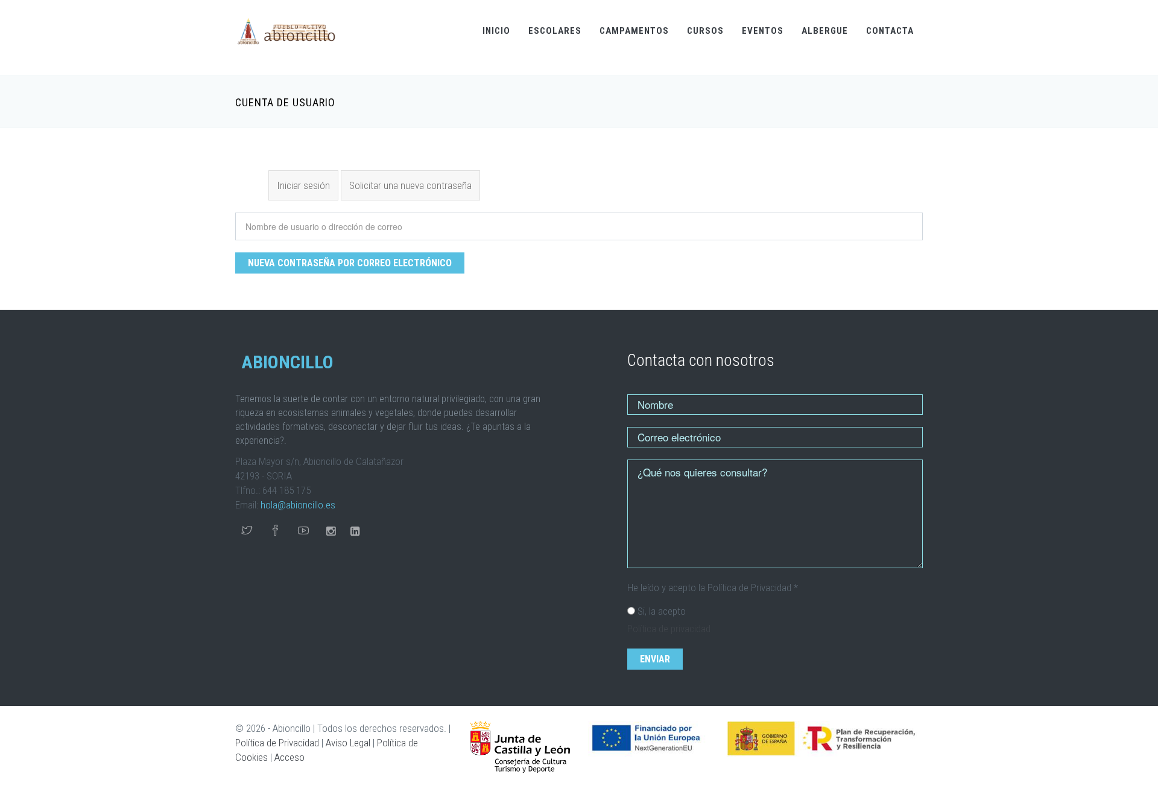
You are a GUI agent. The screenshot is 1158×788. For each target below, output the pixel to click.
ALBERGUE (825, 30)
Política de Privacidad (277, 743)
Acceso (289, 757)
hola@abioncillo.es (298, 505)
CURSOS (705, 30)
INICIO (496, 30)
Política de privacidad (668, 629)
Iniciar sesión (303, 185)
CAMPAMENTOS (634, 30)
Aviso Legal (348, 743)
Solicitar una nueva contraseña (414, 185)
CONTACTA (890, 30)
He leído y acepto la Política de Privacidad (712, 587)
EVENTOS (762, 30)
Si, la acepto (662, 611)
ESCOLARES (554, 30)
